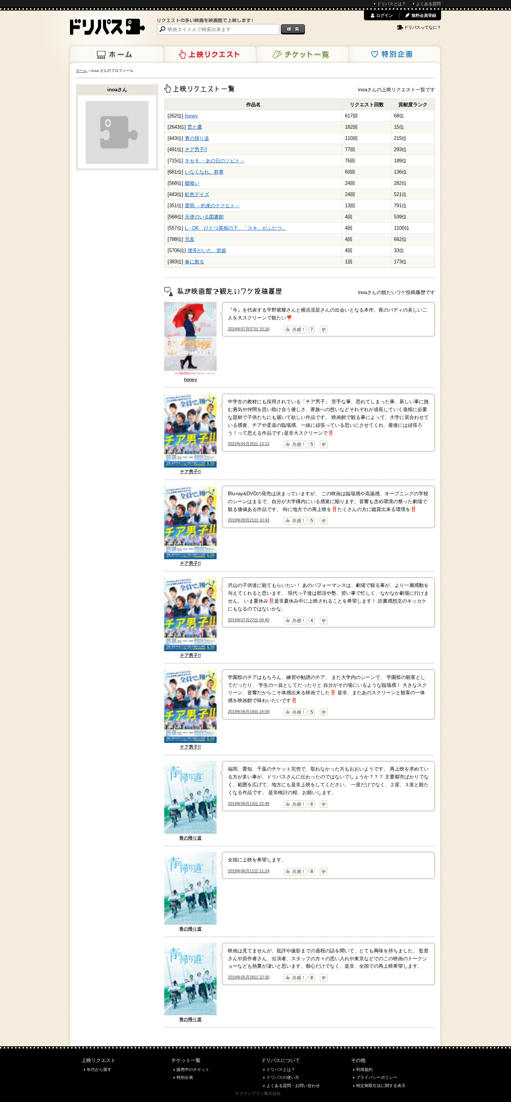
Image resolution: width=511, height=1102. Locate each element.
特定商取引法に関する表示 (381, 1085)
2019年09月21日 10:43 (248, 520)
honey (191, 116)
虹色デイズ (197, 194)
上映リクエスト (209, 54)
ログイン (384, 15)
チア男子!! (196, 149)
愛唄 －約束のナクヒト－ (212, 205)
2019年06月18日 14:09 (248, 711)
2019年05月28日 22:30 (248, 977)
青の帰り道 (197, 138)
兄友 (190, 239)
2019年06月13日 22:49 (248, 803)
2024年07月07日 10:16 (248, 329)
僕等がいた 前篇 (206, 250)
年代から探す (99, 1069)
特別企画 (393, 54)
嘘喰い (192, 183)
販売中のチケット (193, 1069)
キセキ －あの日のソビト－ (215, 160)
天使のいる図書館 (204, 217)
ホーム (116, 54)
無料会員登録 (423, 15)
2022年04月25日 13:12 (248, 443)
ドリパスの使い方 (282, 1077)
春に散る (194, 261)
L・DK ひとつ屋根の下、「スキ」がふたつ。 (236, 228)
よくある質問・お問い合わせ (293, 1085)
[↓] (323, 329)
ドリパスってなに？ (422, 27)
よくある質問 (428, 3)
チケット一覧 (301, 54)
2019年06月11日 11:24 (248, 871)
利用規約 (364, 1069)
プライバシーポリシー (376, 1077)
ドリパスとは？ (391, 3)
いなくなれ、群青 (204, 172)
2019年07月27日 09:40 (248, 620)
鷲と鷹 (194, 127)
